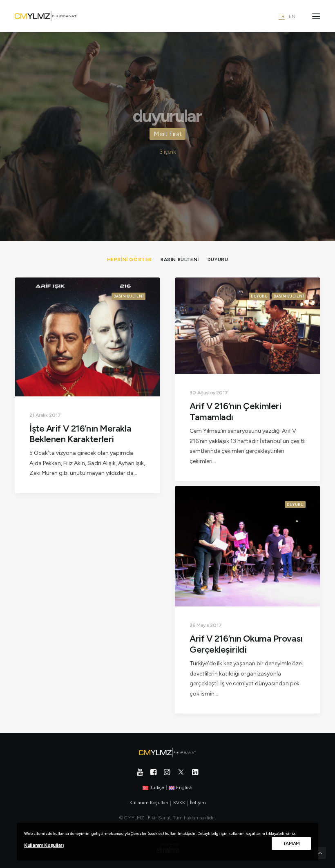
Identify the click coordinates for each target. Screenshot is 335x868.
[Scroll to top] (320, 852)
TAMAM (291, 843)
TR (282, 16)
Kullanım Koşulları (44, 845)
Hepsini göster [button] (129, 259)
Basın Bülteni (128, 296)
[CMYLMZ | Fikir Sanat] (45, 16)
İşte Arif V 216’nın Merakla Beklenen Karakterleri (80, 434)
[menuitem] (129, 259)
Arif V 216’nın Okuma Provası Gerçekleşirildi (246, 644)
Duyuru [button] (218, 259)
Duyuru (259, 296)
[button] (316, 16)
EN (292, 16)
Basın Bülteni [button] (180, 259)
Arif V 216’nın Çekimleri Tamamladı (235, 411)
